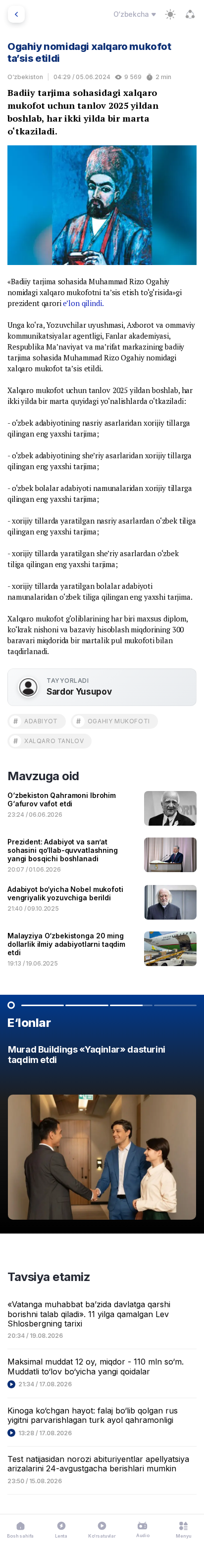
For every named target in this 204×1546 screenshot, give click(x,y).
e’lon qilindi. (83, 303)
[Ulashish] (190, 14)
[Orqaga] (16, 14)
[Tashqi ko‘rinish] (170, 14)
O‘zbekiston (25, 77)
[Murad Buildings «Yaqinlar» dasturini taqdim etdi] (102, 1135)
